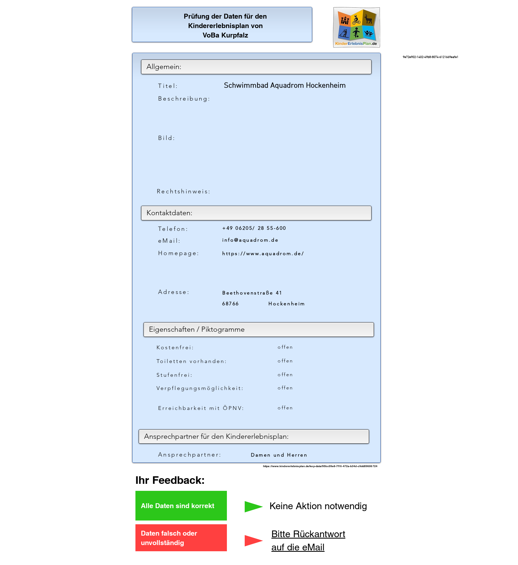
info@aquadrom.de (250, 240)
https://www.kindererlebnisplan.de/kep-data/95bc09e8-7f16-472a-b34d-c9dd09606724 (320, 466)
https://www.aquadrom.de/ (263, 253)
